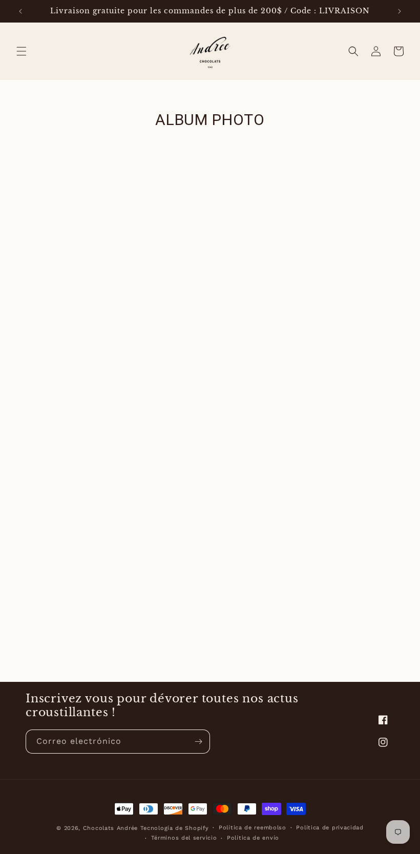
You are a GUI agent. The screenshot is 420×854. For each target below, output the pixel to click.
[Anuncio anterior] (20, 11)
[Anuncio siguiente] (399, 11)
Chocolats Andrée (110, 828)
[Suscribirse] (198, 742)
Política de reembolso (252, 827)
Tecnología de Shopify (174, 828)
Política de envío (253, 838)
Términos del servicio (184, 838)
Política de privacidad (329, 827)
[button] (21, 51)
